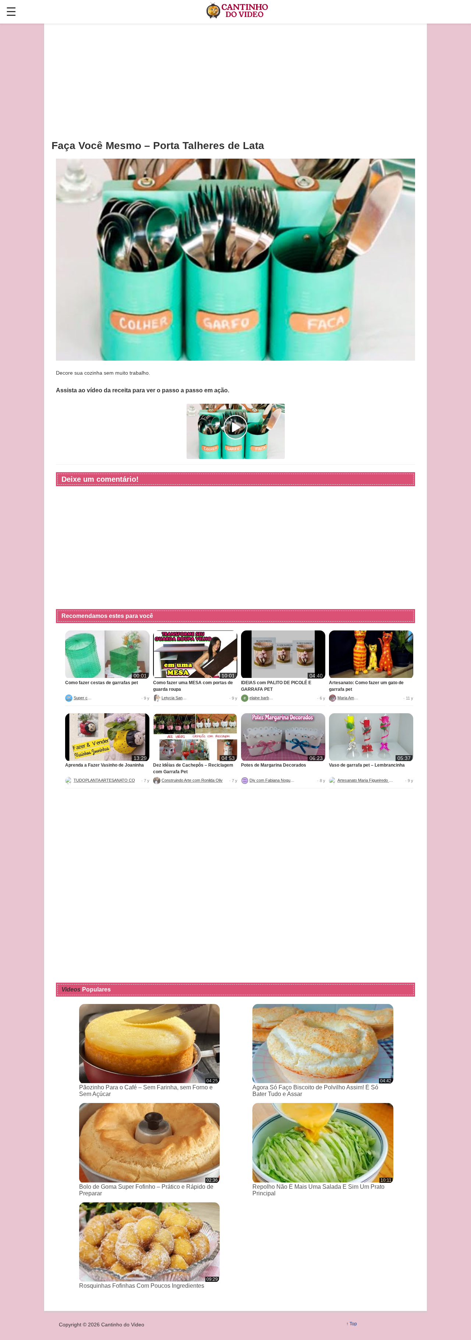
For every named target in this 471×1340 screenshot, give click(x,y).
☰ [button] (11, 11)
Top (353, 1323)
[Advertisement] (235, 81)
